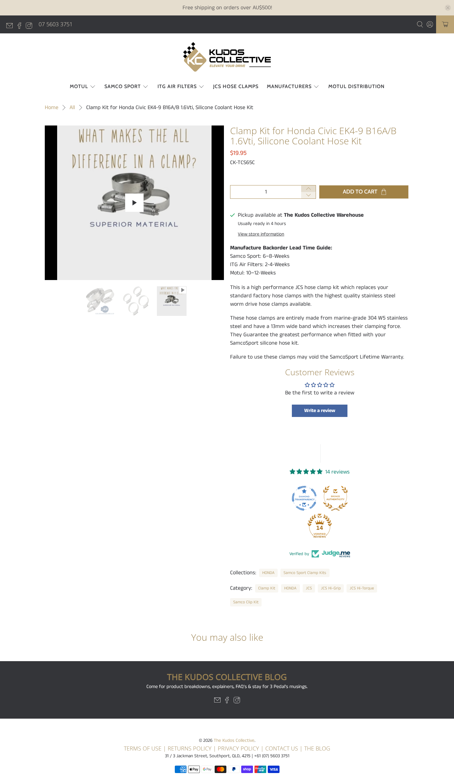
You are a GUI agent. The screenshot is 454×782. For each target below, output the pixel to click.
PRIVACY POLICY (239, 748)
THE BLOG (317, 748)
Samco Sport (122, 86)
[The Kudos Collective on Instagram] (31, 27)
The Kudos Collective (234, 740)
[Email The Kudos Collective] (11, 27)
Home (51, 107)
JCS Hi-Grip (331, 588)
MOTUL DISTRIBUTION (356, 86)
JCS (309, 588)
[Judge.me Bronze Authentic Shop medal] (335, 498)
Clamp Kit (266, 588)
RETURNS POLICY (190, 748)
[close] (448, 8)
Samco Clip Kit (246, 602)
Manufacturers (289, 86)
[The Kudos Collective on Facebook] (21, 27)
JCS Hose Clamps (236, 86)
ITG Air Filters (177, 86)
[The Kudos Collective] (227, 56)
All (72, 107)
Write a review (319, 410)
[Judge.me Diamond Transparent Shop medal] (304, 498)
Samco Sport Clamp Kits (305, 573)
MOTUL (79, 86)
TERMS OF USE (143, 748)
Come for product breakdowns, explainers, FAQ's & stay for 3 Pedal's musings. (227, 686)
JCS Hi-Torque (362, 588)
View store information (261, 234)
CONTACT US (281, 748)
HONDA (268, 573)
